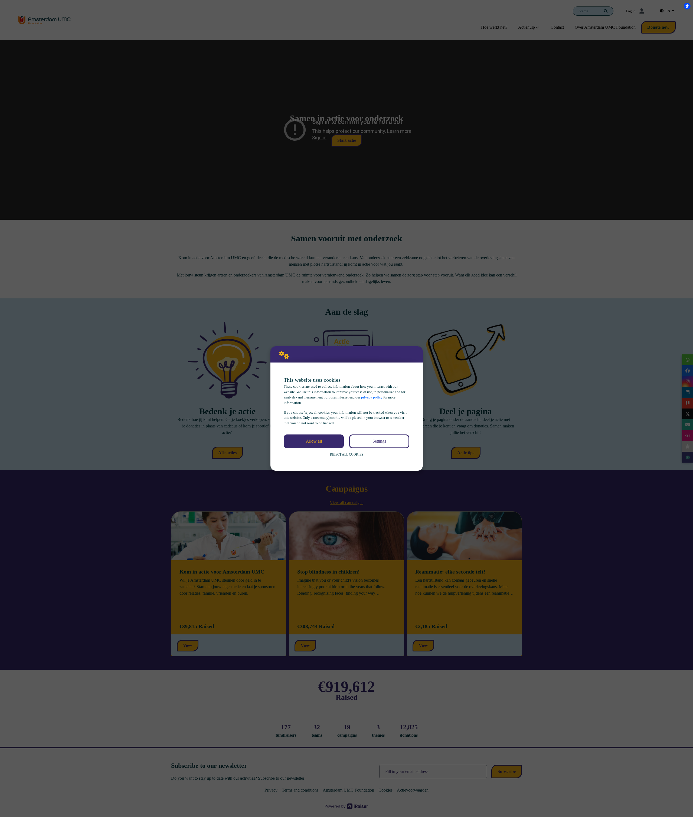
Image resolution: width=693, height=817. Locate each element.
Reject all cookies (346, 454)
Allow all (314, 441)
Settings (379, 441)
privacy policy (372, 397)
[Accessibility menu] (687, 6)
